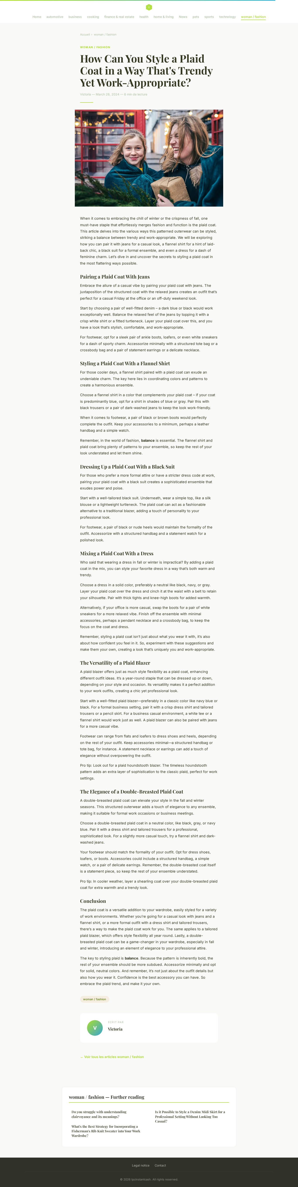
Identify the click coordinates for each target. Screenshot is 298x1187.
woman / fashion (253, 17)
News (183, 17)
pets (196, 17)
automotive (54, 17)
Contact (160, 1165)
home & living (164, 17)
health (143, 17)
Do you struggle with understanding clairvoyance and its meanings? (99, 1114)
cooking (93, 17)
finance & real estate (119, 17)
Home (37, 17)
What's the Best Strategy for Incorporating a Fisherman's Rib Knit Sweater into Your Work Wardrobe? (106, 1131)
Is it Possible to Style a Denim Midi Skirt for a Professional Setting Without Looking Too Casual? (190, 1116)
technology (227, 17)
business (75, 17)
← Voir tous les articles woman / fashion (112, 1057)
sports (209, 17)
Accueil (85, 34)
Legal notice (140, 1165)
